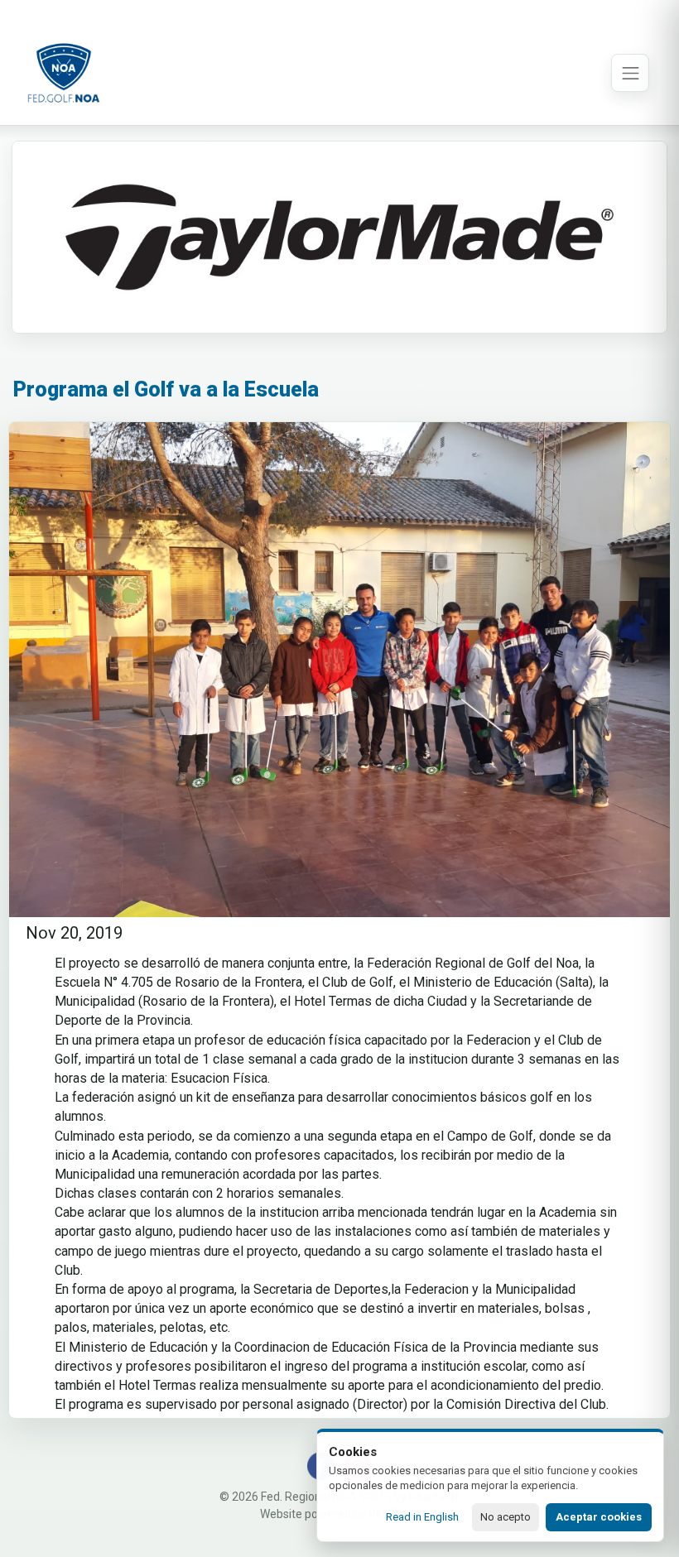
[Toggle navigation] (630, 73)
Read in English (422, 1517)
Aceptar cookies (599, 1517)
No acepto (505, 1517)
